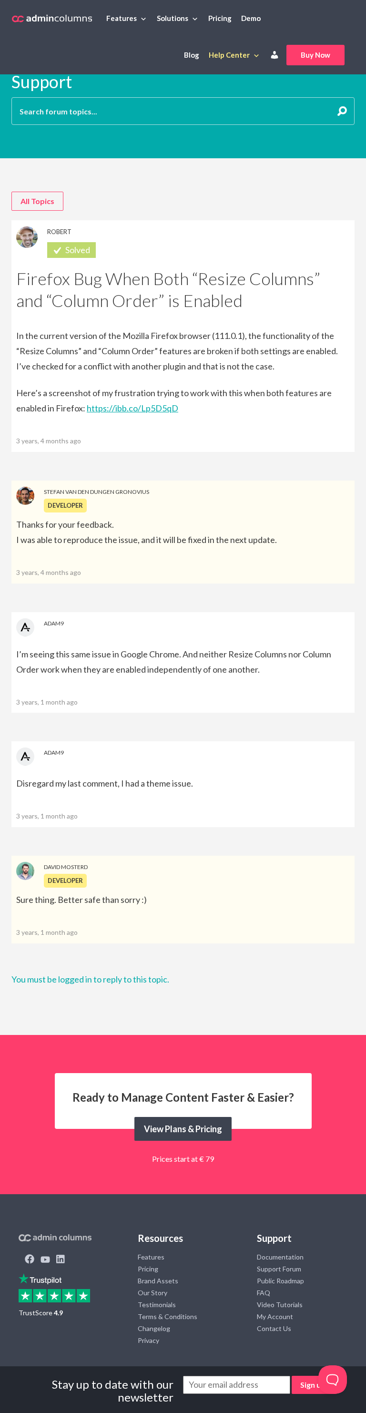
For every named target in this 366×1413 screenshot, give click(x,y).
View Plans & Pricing (183, 1129)
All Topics (37, 200)
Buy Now (315, 55)
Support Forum (279, 1269)
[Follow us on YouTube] (45, 1260)
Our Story (152, 1293)
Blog (191, 55)
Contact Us (274, 1328)
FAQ (263, 1293)
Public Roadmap (280, 1281)
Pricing (220, 18)
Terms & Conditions (167, 1316)
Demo (251, 18)
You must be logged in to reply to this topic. (90, 979)
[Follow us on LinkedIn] (60, 1260)
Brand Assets (158, 1281)
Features (121, 18)
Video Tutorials (280, 1304)
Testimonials (157, 1304)
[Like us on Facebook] (29, 1260)
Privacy (148, 1340)
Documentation (280, 1257)
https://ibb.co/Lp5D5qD (132, 408)
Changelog (154, 1328)
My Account (275, 1316)
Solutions (172, 18)
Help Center (229, 55)
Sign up (312, 1384)
